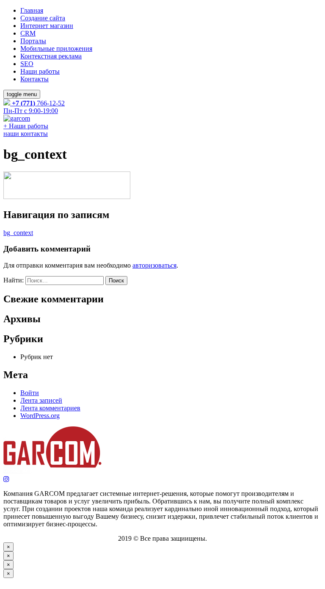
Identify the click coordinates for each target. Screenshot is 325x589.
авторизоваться (154, 265)
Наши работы (40, 71)
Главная (31, 10)
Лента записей (41, 400)
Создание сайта (42, 18)
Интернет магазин (46, 25)
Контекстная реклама (51, 56)
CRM (28, 33)
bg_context (18, 232)
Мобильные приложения (56, 48)
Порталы (33, 40)
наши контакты (25, 133)
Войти (29, 392)
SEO (26, 63)
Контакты (34, 79)
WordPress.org (40, 415)
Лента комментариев (50, 408)
